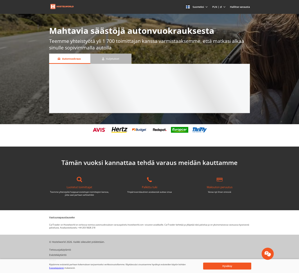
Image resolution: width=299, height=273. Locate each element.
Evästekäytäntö (56, 267)
